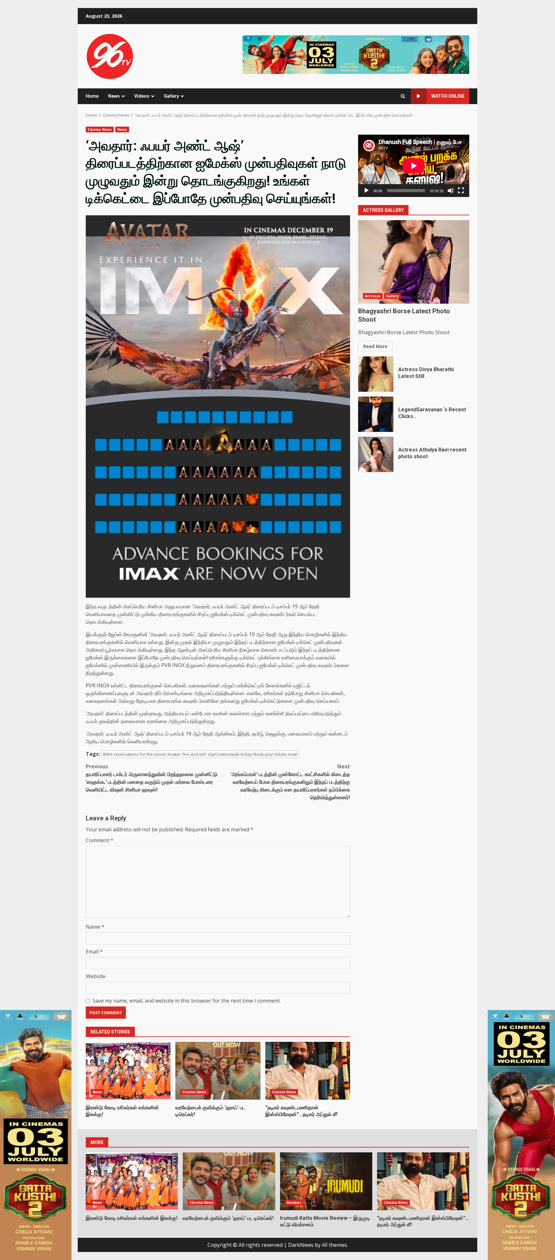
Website (95, 976)
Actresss (373, 296)
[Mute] (450, 190)
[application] (413, 166)
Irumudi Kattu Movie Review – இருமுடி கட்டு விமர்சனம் (326, 1181)
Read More (375, 346)
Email (94, 951)
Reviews (294, 1202)
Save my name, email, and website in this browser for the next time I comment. (186, 1000)
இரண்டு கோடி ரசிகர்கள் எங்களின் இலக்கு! (128, 1071)
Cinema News (100, 129)
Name (95, 926)
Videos (141, 96)
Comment (99, 840)
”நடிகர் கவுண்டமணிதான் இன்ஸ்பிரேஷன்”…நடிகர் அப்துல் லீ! (307, 1071)
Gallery (171, 96)
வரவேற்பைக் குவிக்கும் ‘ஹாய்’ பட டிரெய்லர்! (217, 1071)
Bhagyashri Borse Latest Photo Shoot (413, 262)
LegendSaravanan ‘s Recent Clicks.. (375, 414)
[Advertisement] (355, 54)
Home (92, 96)
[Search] (403, 96)
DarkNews (300, 1244)
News (114, 96)
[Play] (366, 190)
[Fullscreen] (461, 190)
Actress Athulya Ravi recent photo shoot (375, 454)
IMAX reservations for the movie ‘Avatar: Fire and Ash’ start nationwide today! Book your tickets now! (200, 754)
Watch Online (447, 96)
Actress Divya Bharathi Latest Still (375, 374)
